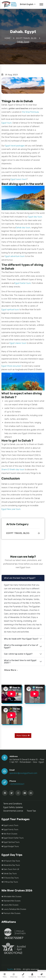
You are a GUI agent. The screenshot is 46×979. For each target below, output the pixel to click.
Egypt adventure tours (15, 256)
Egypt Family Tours (10, 830)
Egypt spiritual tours (10, 309)
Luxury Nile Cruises (10, 905)
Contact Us (32, 977)
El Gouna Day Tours (11, 878)
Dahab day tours (23, 227)
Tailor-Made (41, 977)
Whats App (13, 977)
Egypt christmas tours (31, 433)
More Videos (22, 735)
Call (23, 977)
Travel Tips (31, 811)
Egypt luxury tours (18, 179)
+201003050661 (16, 784)
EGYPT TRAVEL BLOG (17, 533)
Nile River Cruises (10, 834)
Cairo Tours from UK (11, 869)
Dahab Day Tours (10, 874)
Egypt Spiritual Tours (11, 842)
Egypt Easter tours (22, 283)
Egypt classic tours (18, 343)
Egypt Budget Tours (11, 846)
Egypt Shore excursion (11, 366)
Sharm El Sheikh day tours (12, 469)
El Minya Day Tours (10, 882)
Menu (5, 977)
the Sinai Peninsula (30, 112)
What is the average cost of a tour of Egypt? (21, 646)
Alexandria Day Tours (11, 865)
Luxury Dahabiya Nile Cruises (14, 909)
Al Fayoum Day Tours (11, 861)
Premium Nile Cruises (11, 913)
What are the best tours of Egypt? (19, 578)
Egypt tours (6, 123)
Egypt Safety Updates (13, 807)
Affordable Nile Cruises (12, 897)
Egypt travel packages (15, 146)
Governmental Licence (13, 811)
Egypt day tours (35, 217)
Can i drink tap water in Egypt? (18, 654)
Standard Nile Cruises (11, 901)
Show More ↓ (11, 670)
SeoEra (10, 969)
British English (27, 4)
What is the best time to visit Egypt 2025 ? (20, 661)
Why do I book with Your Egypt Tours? (21, 639)
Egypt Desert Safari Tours (13, 838)
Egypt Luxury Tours (10, 825)
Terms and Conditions (12, 803)
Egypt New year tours (10, 509)
